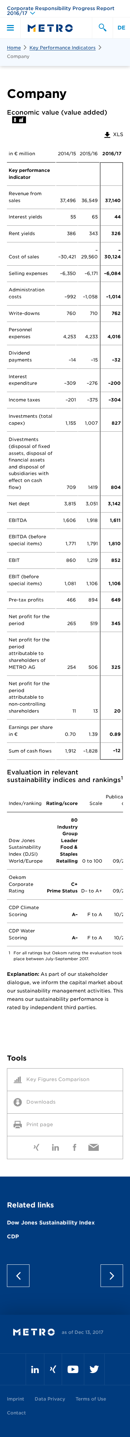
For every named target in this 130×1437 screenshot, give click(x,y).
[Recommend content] (93, 1145)
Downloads (40, 1102)
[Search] (102, 27)
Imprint (15, 1399)
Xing (36, 1145)
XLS (113, 134)
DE (121, 28)
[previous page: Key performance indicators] (21, 1275)
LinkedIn (55, 1145)
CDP (13, 1237)
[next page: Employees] (109, 1275)
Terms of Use (91, 1399)
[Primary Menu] (10, 27)
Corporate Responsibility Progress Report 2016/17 (60, 11)
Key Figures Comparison (57, 1079)
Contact (16, 1412)
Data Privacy (50, 1399)
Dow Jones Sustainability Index (51, 1223)
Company (18, 56)
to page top (65, 1275)
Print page (39, 1124)
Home (14, 47)
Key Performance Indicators (62, 47)
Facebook (74, 1145)
